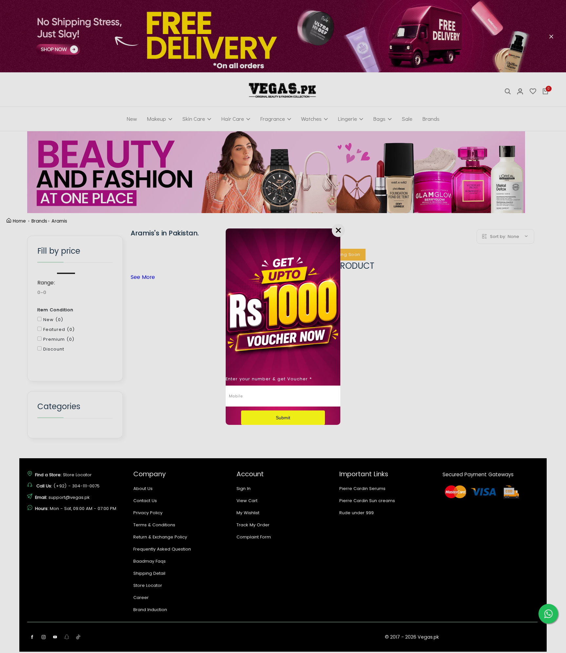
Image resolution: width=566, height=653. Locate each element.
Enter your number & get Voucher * (269, 379)
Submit (283, 417)
